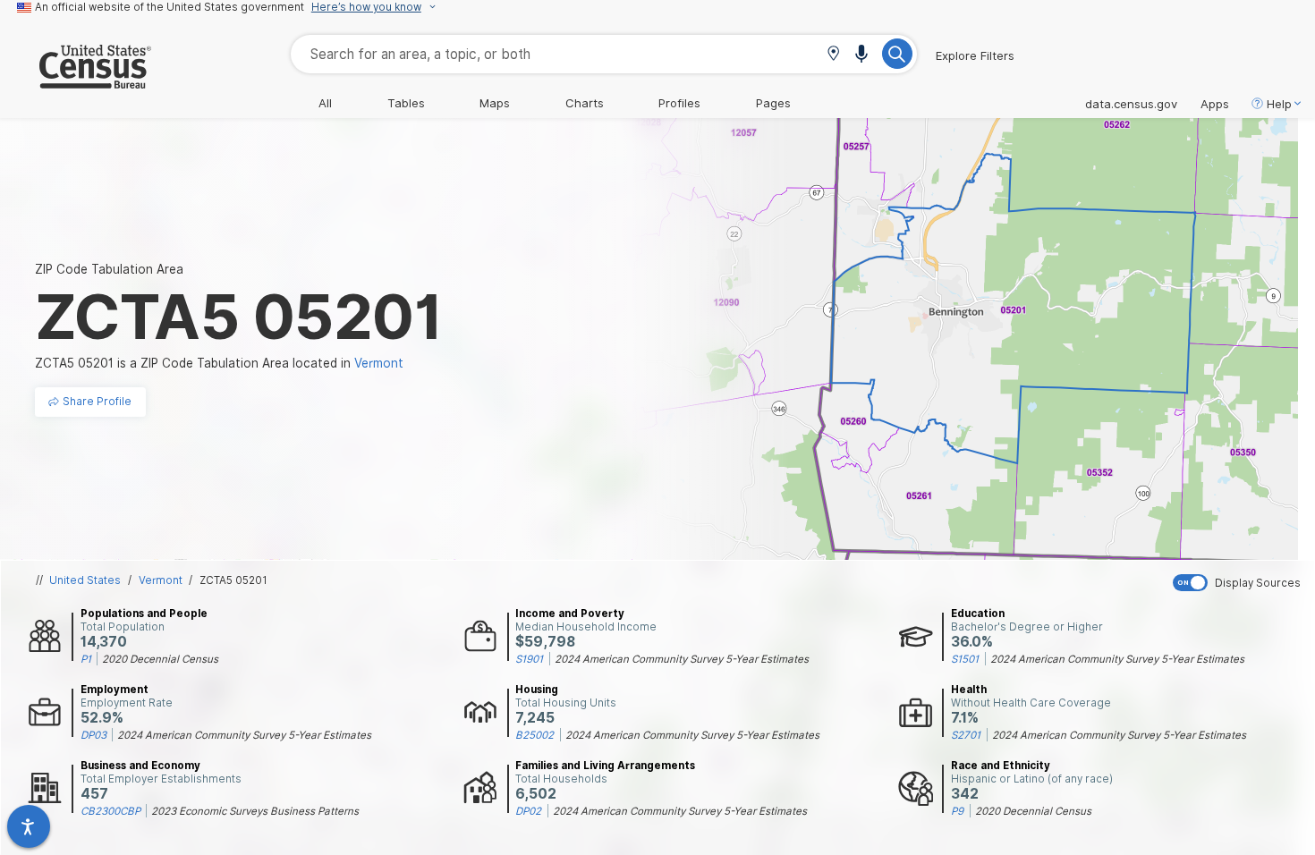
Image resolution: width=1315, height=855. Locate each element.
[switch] (1240, 582)
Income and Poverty (569, 613)
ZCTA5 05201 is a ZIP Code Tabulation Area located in (219, 363)
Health (969, 689)
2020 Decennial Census (160, 659)
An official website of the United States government (169, 7)
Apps (1214, 104)
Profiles (679, 103)
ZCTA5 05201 (233, 580)
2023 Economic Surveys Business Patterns (255, 811)
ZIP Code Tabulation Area (109, 269)
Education (978, 613)
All (325, 103)
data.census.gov (1131, 104)
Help (1279, 104)
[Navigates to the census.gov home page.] (75, 81)
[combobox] (604, 54)
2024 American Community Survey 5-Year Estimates (682, 659)
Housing (536, 689)
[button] (833, 55)
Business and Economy (140, 765)
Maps (494, 103)
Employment (114, 689)
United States (85, 580)
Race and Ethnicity (1000, 765)
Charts (584, 103)
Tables (406, 103)
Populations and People (144, 613)
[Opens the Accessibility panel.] (28, 826)
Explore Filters (975, 55)
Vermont (160, 580)
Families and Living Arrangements (605, 765)
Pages (773, 103)
